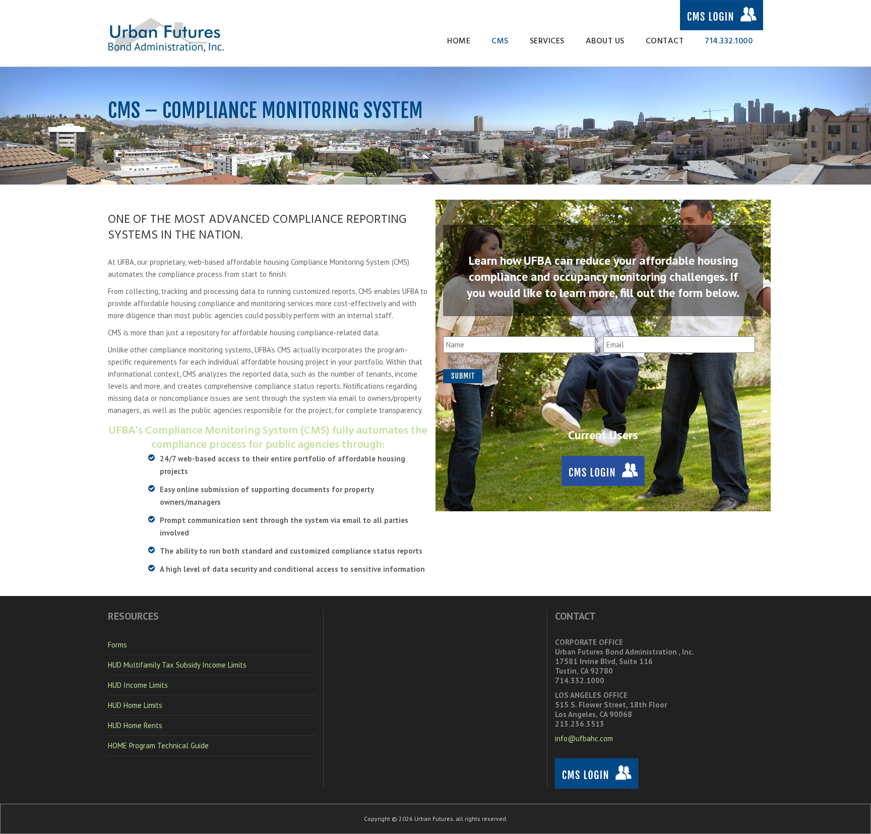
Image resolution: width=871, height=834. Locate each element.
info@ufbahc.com (584, 738)
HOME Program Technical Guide (158, 745)
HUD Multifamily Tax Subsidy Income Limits (177, 665)
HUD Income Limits (138, 685)
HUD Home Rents (135, 725)
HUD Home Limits (135, 705)
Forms (117, 644)
